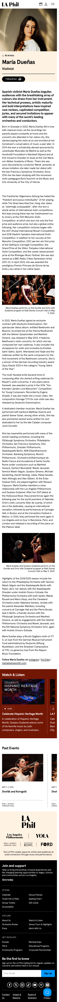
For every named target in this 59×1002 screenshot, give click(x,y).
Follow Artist (11, 79)
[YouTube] (34, 984)
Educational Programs (39, 946)
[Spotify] (41, 984)
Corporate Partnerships (40, 950)
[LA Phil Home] (10, 4)
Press (4, 928)
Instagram (34, 660)
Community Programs (12, 950)
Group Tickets (8, 903)
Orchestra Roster (10, 924)
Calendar (6, 895)
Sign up (48, 973)
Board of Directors (32, 996)
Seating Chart (35, 899)
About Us (6, 920)
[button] (53, 4)
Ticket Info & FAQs (10, 899)
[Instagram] (22, 984)
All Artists (9, 56)
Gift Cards (33, 903)
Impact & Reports (17, 996)
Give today (7, 880)
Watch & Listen (36, 920)
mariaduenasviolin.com (14, 663)
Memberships (35, 942)
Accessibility (8, 907)
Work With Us (35, 928)
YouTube (45, 660)
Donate (5, 942)
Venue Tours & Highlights (40, 924)
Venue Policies (35, 895)
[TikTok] (28, 984)
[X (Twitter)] (15, 984)
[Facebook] (9, 984)
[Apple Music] (47, 984)
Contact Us (6, 996)
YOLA (4, 946)
